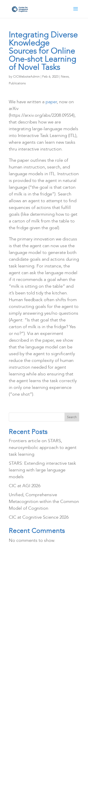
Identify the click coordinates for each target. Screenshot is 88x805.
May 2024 (21, 647)
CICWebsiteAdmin (26, 76)
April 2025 (22, 638)
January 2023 (24, 717)
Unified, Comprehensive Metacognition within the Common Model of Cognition (44, 501)
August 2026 (24, 578)
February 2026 (26, 608)
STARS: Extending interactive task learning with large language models (42, 469)
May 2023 (21, 687)
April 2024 (22, 657)
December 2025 (27, 618)
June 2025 (22, 628)
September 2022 (28, 737)
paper (51, 101)
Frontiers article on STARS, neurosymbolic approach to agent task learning (42, 447)
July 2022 (21, 746)
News (65, 76)
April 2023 (22, 697)
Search (72, 417)
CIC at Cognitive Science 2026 (39, 517)
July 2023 (21, 677)
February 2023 (26, 707)
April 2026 (22, 598)
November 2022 (28, 727)
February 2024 (26, 667)
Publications (17, 83)
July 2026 (21, 588)
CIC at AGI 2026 (24, 485)
